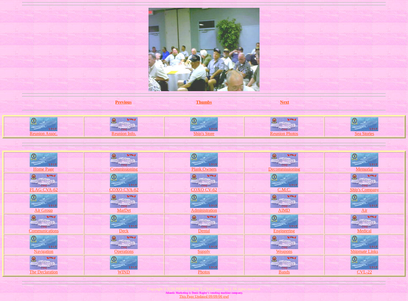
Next (284, 102)
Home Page (43, 169)
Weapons (284, 251)
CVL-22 (364, 272)
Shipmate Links (364, 251)
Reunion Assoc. (43, 133)
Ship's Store (203, 133)
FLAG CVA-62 (44, 189)
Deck (124, 230)
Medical (364, 230)
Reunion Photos (284, 133)
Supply (204, 251)
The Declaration (43, 272)
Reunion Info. (124, 133)
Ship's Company (364, 189)
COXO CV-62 (204, 189)
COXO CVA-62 (123, 189)
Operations (124, 251)
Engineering (284, 230)
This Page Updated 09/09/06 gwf (204, 296)
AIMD (284, 210)
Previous (123, 102)
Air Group (43, 210)
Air (364, 210)
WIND (124, 272)
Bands (284, 272)
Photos (204, 272)
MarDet (124, 210)
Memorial (364, 169)
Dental (204, 230)
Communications (44, 230)
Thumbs (204, 102)
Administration (204, 210)
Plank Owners (204, 169)
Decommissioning (284, 169)
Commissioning (124, 169)
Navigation (43, 251)
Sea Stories (364, 133)
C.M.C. (284, 189)
